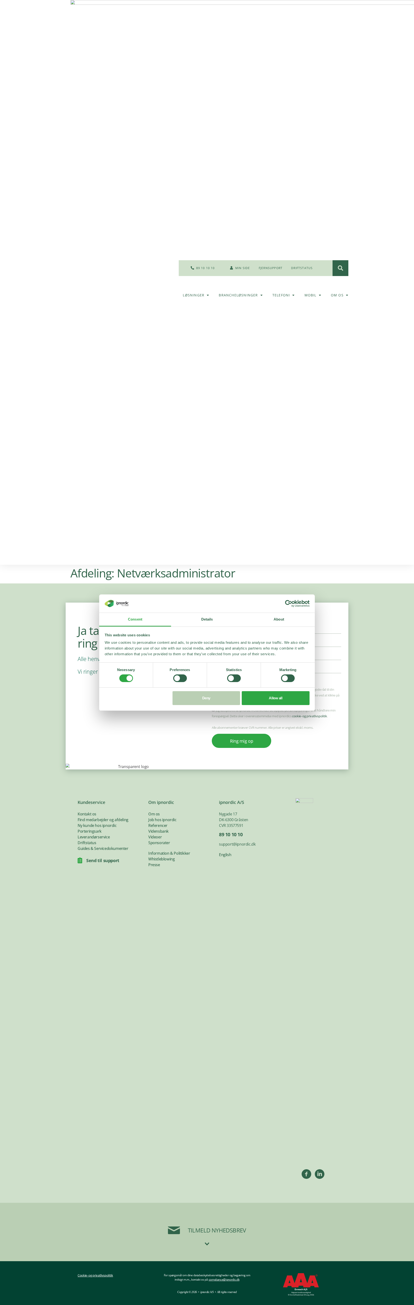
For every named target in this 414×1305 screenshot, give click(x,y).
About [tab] (279, 619)
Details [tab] (207, 619)
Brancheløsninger (238, 295)
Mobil (310, 295)
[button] (340, 268)
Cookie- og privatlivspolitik (95, 1275)
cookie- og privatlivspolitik (309, 716)
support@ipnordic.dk (237, 844)
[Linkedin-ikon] (319, 1174)
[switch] (180, 678)
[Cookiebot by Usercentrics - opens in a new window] (289, 603)
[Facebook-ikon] (306, 1174)
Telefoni (281, 295)
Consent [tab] (135, 619)
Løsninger (193, 295)
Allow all (275, 698)
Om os (337, 295)
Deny (206, 698)
